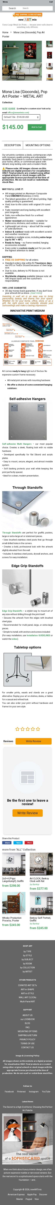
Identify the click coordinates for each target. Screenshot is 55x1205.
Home (5, 32)
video (14, 639)
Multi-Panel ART (27, 1001)
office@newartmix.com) (18, 112)
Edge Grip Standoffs (12, 611)
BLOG (27, 1023)
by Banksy (34, 884)
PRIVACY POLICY (27, 1039)
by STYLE (27, 955)
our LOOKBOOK (28, 1019)
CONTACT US (27, 1047)
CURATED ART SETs (27, 985)
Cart (51, 2)
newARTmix (36, 1189)
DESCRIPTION (12, 145)
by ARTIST (27, 971)
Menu (5, 2)
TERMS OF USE (28, 1043)
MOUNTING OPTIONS (38, 145)
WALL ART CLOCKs (27, 997)
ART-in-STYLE (27, 993)
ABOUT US (28, 1015)
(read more (35, 293)
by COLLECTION (27, 967)
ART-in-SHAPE (27, 989)
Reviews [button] (8, 741)
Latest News (27, 1101)
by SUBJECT (27, 959)
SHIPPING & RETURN (27, 1035)
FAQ (27, 1027)
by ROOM (27, 963)
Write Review (33, 741)
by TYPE (27, 951)
